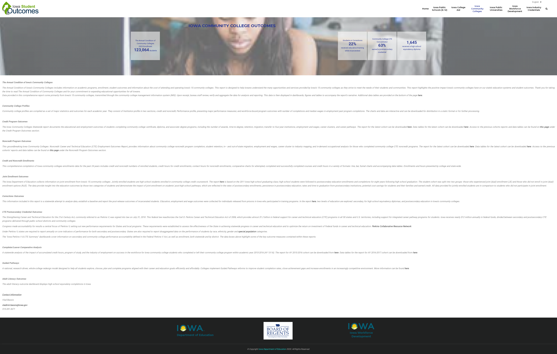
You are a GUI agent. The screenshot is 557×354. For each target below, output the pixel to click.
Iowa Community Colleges (477, 9)
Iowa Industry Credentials (534, 8)
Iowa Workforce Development (515, 9)
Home (425, 8)
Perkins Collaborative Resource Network (391, 226)
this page (544, 127)
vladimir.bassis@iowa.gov (14, 305)
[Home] (20, 6)
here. (420, 95)
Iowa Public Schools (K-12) (439, 8)
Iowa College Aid (458, 8)
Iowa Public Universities (496, 8)
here (409, 127)
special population (247, 231)
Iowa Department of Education (272, 349)
